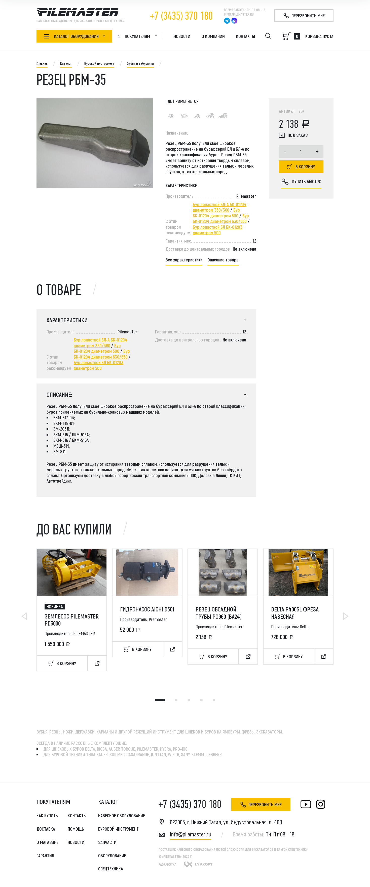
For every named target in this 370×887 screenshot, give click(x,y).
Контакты (245, 36)
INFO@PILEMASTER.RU (239, 14)
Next (346, 616)
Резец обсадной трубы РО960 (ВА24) (219, 613)
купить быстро (306, 181)
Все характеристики (184, 259)
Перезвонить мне (265, 804)
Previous (24, 616)
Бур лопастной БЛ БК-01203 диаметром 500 (217, 230)
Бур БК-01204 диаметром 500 (216, 212)
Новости (182, 36)
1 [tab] (160, 700)
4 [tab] (201, 700)
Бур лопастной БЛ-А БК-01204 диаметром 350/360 (219, 207)
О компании (213, 36)
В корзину (305, 166)
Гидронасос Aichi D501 (147, 609)
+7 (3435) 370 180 (181, 16)
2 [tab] (176, 700)
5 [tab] (214, 700)
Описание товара (223, 259)
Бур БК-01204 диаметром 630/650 (221, 218)
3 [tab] (189, 700)
